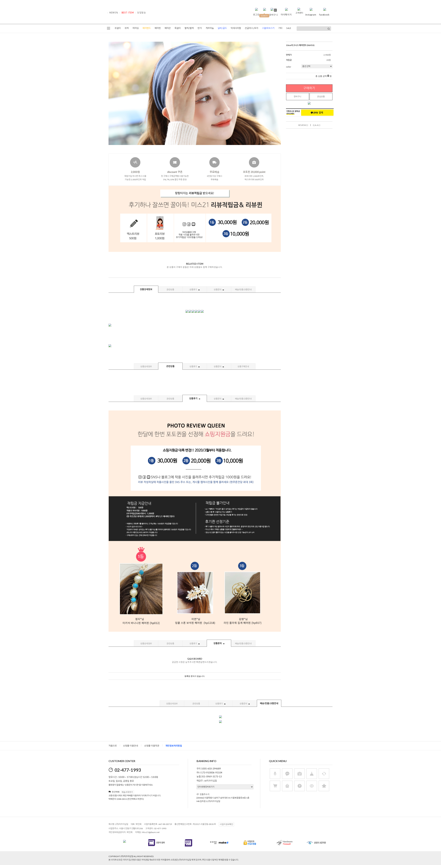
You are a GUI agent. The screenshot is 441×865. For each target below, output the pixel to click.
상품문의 (218, 289)
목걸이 (178, 28)
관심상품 (321, 96)
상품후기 (193, 289)
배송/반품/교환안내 (243, 289)
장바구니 (297, 96)
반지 (200, 28)
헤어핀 (158, 28)
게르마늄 (210, 28)
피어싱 (135, 28)
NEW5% (113, 12)
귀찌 (127, 28)
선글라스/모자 (251, 28)
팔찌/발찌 (189, 28)
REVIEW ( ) (303, 125)
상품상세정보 (146, 289)
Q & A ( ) (316, 125)
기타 (280, 28)
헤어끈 (168, 28)
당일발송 (141, 12)
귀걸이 (118, 28)
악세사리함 (236, 28)
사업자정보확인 (226, 824)
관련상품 (170, 289)
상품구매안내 (243, 366)
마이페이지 (286, 14)
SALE (288, 28)
